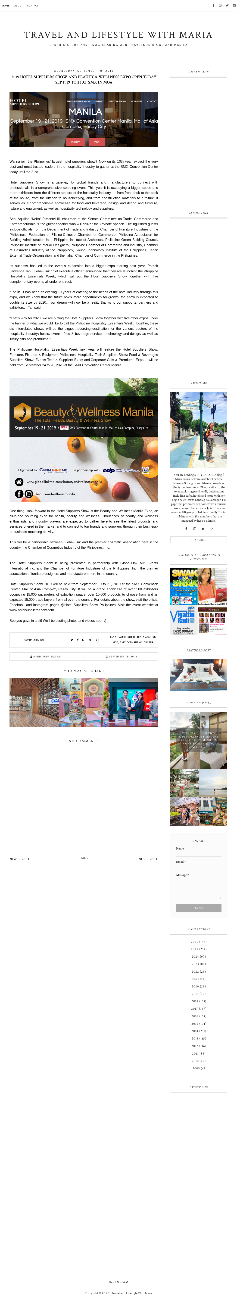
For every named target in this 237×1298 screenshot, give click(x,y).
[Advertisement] (198, 298)
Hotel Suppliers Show (134, 637)
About (18, 5)
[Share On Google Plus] (83, 640)
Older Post (148, 859)
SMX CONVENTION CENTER (137, 642)
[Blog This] (96, 640)
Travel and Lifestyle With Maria (132, 1293)
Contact (32, 5)
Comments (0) (34, 639)
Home (6, 5)
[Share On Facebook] (77, 640)
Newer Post (20, 859)
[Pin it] (89, 640)
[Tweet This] (71, 640)
